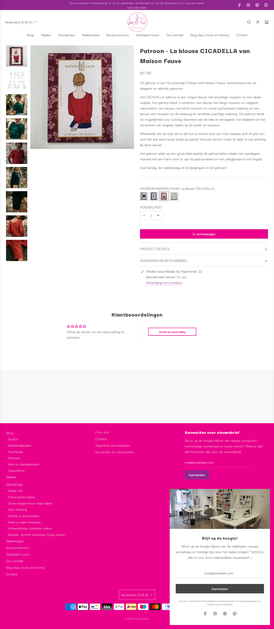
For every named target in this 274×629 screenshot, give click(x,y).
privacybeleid (228, 601)
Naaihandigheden (19, 445)
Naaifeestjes (14, 541)
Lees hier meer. (137, 7)
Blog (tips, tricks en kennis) (25, 567)
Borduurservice (17, 547)
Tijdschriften (16, 470)
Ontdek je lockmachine (23, 515)
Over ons (102, 432)
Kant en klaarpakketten (23, 464)
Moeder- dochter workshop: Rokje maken (36, 534)
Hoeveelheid (151, 207)
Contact (11, 574)
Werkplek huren (17, 554)
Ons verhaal (14, 560)
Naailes (11, 476)
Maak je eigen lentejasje (24, 522)
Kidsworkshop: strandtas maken (30, 528)
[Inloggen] (257, 22)
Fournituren (15, 451)
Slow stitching (17, 509)
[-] (144, 215)
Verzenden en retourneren (114, 451)
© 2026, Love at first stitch (137, 618)
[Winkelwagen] (266, 22)
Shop (9, 432)
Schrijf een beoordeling (172, 332)
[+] (158, 215)
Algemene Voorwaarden (112, 445)
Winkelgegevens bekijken (164, 282)
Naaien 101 (15, 490)
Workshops (14, 484)
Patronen (14, 457)
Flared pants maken (21, 496)
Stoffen (13, 439)
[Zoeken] (249, 22)
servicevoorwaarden (248, 601)
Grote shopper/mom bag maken (30, 503)
